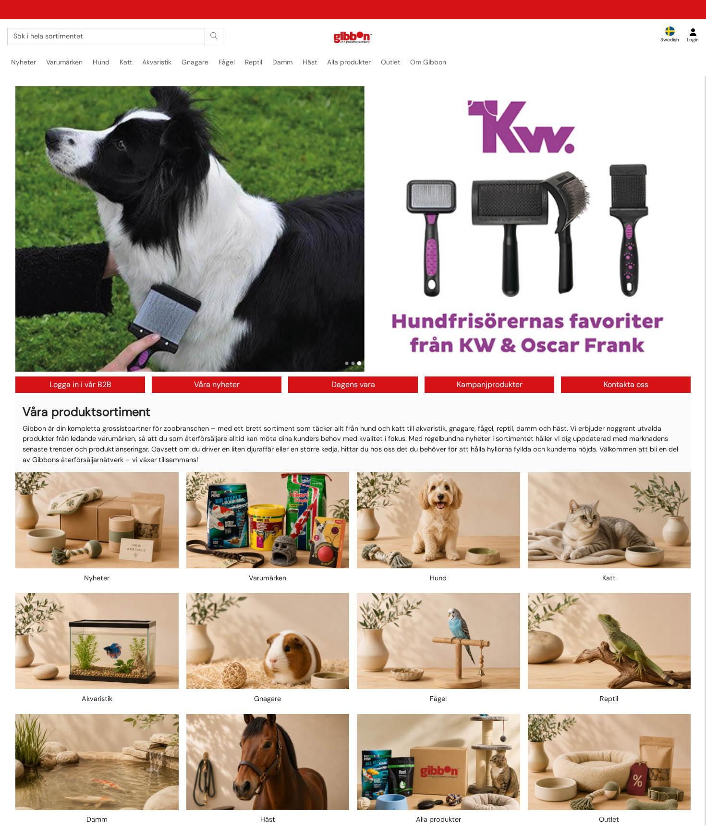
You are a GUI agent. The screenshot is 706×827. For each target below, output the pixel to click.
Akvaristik (156, 62)
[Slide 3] (359, 363)
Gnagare (195, 62)
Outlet (390, 62)
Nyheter (23, 62)
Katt (126, 62)
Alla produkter (349, 62)
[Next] (674, 228)
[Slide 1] (347, 364)
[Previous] (31, 228)
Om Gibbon (428, 62)
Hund (101, 62)
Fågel (227, 62)
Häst (310, 62)
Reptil (253, 62)
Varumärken (64, 62)
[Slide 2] (353, 363)
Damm (282, 62)
